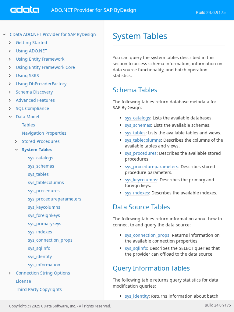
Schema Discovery (34, 92)
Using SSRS (27, 75)
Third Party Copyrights (39, 289)
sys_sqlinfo (39, 248)
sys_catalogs (40, 158)
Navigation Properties (44, 133)
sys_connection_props (50, 240)
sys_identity (40, 256)
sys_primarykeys (44, 223)
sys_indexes (40, 232)
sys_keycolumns (44, 207)
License (23, 281)
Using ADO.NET (31, 51)
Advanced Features (35, 100)
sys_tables (38, 174)
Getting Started (31, 42)
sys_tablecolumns (46, 182)
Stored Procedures (41, 141)
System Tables (37, 149)
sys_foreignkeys (44, 215)
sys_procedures (44, 190)
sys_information (44, 265)
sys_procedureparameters (54, 199)
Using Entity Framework (40, 59)
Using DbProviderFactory (41, 84)
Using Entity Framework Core (45, 67)
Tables (28, 125)
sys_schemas (41, 166)
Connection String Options (43, 273)
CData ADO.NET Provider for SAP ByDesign (53, 34)
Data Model (27, 116)
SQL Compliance (32, 108)
